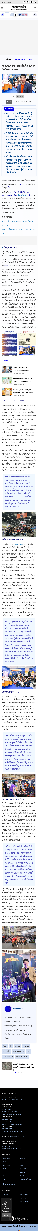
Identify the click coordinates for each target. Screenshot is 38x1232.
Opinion (22, 1175)
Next (33, 1067)
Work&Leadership (22, 1056)
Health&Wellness (19, 59)
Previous (4, 1067)
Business (6, 1162)
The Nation (6, 1194)
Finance (22, 1158)
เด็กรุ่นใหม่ (26, 1046)
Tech (21, 1162)
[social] (24, 2)
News (4, 1175)
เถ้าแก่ (28, 1051)
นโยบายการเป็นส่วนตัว (26, 1179)
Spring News (24, 1201)
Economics (6, 1158)
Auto (21, 1165)
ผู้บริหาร (17, 1046)
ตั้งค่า (6, 1219)
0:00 (7, 14)
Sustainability (7, 1165)
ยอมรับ (6, 1215)
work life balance (18, 1051)
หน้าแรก (8, 59)
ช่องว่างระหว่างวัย (8, 1056)
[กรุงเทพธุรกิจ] (19, 7)
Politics (5, 1172)
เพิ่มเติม (6, 1211)
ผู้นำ (11, 1046)
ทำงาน (5, 1046)
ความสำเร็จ (6, 1051)
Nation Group (24, 1194)
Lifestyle (22, 1172)
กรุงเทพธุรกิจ (24, 1198)
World (4, 1169)
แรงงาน (30, 59)
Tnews (22, 1205)
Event (4, 1179)
